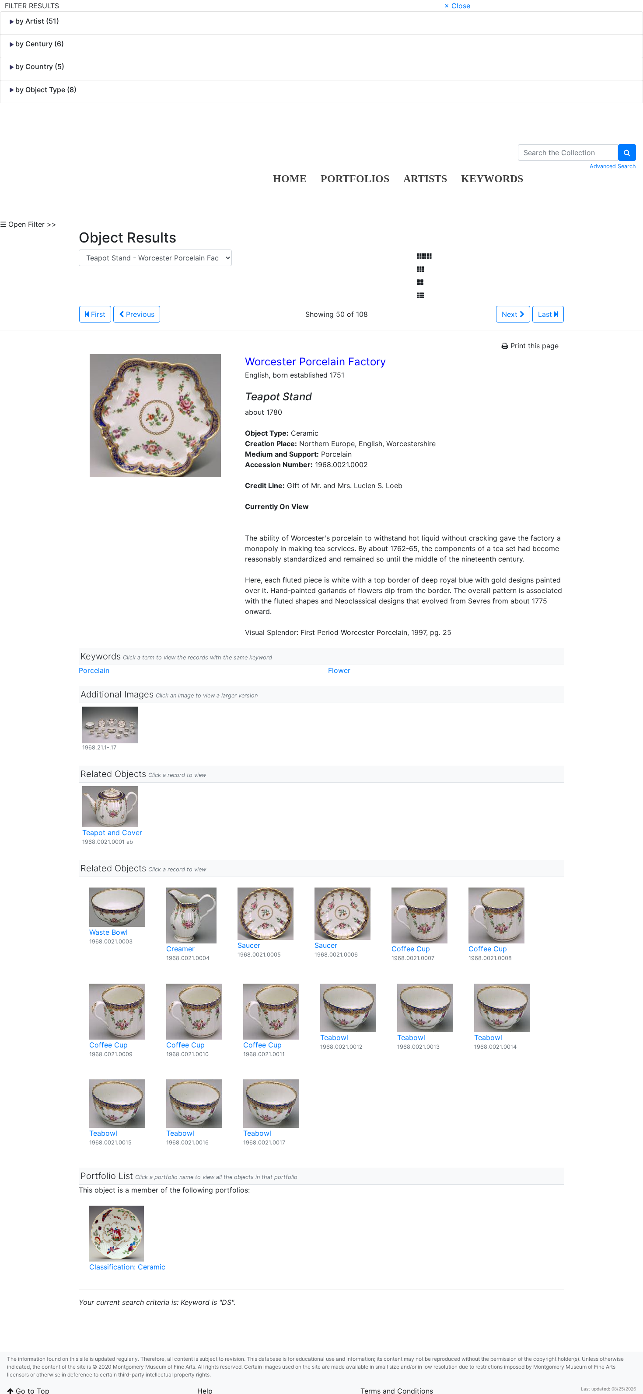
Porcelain (94, 670)
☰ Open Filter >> (28, 224)
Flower (339, 670)
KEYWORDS (492, 178)
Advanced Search (613, 166)
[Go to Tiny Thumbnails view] (424, 256)
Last (546, 314)
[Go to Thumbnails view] (420, 269)
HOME (290, 178)
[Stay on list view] (420, 295)
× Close (457, 5)
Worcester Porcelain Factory (315, 361)
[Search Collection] (627, 152)
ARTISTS (425, 178)
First (97, 314)
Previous (139, 314)
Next (511, 314)
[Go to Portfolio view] (420, 282)
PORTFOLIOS (355, 178)
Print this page (533, 345)
